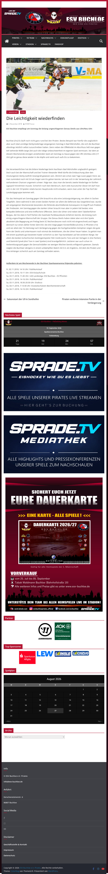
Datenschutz (9, 855)
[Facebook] (4, 818)
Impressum (9, 850)
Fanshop (59, 44)
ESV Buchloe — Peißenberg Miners (54, 321)
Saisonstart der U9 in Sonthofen (23, 299)
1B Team (30, 38)
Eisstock (82, 38)
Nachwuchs (47, 38)
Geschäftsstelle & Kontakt (15, 844)
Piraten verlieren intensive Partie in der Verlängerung (81, 301)
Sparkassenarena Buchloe (54, 332)
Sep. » (100, 721)
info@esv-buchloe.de (13, 781)
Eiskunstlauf (67, 38)
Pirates (15, 38)
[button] (20, 38)
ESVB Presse (29, 124)
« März (8, 721)
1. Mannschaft (12, 112)
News (23, 112)
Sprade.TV (46, 44)
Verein (15, 44)
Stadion (30, 44)
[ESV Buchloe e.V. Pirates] (54, 9)
